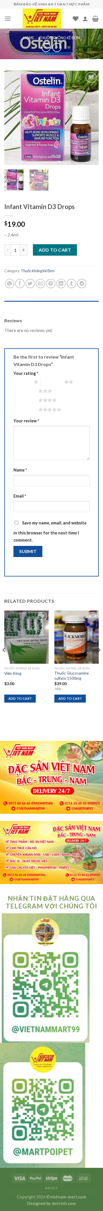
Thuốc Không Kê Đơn (59, 37)
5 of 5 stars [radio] (26, 409)
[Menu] (7, 18)
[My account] (85, 18)
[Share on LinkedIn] (61, 283)
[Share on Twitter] (30, 283)
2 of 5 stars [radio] (52, 381)
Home (28, 37)
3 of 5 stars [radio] (26, 391)
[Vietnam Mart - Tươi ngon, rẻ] (41, 19)
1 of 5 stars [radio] (22, 381)
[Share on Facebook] (20, 283)
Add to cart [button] (20, 698)
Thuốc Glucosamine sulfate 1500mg (71, 676)
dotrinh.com (64, 1203)
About (51, 1188)
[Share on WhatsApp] (9, 283)
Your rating (25, 373)
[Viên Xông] (26, 637)
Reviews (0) (15, 306)
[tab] (51, 306)
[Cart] (95, 18)
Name (20, 470)
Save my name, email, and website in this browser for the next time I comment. (49, 531)
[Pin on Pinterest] (51, 283)
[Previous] (13, 117)
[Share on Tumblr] (71, 283)
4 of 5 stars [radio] (26, 400)
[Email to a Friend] (40, 283)
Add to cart (55, 249)
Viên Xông (12, 673)
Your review (26, 420)
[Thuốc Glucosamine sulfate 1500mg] (76, 637)
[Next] (89, 117)
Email (19, 496)
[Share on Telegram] (81, 283)
